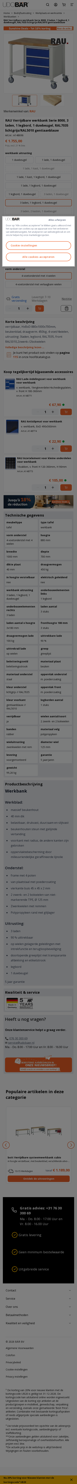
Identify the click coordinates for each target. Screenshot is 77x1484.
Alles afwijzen (57, 219)
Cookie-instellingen (24, 245)
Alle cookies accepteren (38, 257)
